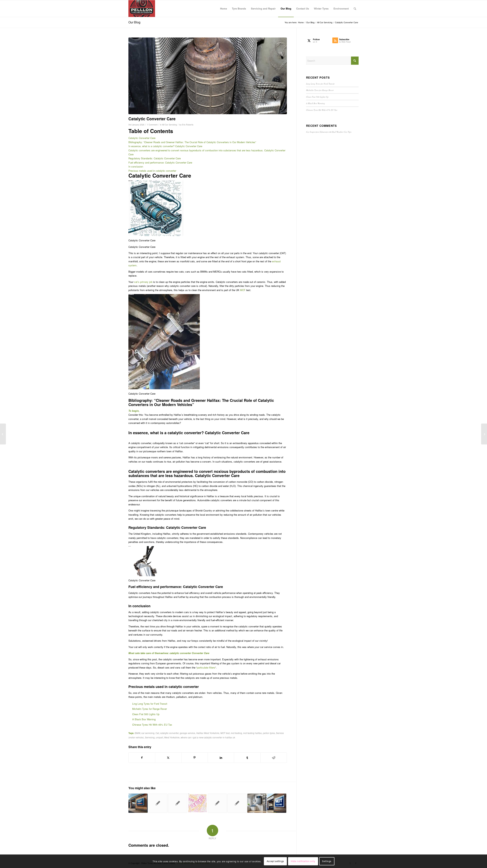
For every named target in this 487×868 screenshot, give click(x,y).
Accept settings (275, 861)
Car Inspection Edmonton (317, 131)
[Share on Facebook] (142, 758)
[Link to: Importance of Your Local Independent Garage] (237, 803)
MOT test (225, 733)
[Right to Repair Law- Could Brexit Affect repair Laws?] (3, 434)
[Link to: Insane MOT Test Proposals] (157, 803)
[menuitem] (223, 8)
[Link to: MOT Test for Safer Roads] (138, 803)
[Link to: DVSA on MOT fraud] (276, 803)
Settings (326, 861)
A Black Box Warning (144, 719)
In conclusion (135, 166)
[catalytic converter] (207, 75)
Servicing (150, 737)
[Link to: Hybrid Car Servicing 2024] (197, 803)
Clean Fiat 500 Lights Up (145, 714)
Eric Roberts (187, 124)
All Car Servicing (169, 124)
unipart (159, 737)
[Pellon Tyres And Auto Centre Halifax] (141, 8)
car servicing (147, 733)
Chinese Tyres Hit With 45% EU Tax (152, 724)
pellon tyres (269, 733)
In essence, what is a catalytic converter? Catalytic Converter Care (165, 146)
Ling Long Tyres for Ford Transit (149, 703)
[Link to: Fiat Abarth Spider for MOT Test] (217, 803)
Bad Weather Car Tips (341, 131)
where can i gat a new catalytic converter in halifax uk (208, 737)
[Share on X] (168, 758)
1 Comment (152, 124)
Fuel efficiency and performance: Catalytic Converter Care (160, 162)
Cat (157, 733)
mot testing (236, 733)
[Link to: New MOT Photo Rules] (177, 803)
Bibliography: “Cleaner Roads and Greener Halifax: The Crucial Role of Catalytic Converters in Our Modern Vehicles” (192, 142)
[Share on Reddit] (274, 758)
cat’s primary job (143, 282)
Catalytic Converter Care (141, 138)
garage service (187, 733)
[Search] (355, 8)
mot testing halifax (252, 733)
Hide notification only (303, 861)
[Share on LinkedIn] (221, 758)
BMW (137, 733)
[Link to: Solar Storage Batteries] (257, 803)
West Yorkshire (172, 737)
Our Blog (134, 22)
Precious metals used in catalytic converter (152, 170)
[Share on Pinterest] (194, 758)
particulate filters (206, 667)
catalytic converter (169, 733)
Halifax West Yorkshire (207, 733)
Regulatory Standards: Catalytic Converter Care (154, 158)
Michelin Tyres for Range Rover (149, 709)
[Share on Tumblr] (247, 758)
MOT (242, 290)
